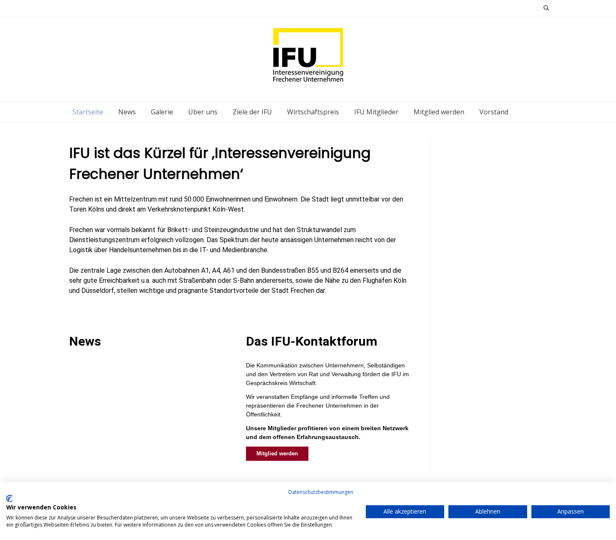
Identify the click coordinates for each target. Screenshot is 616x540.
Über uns (202, 111)
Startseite (87, 111)
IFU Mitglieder (376, 111)
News (127, 111)
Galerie (162, 111)
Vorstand (493, 111)
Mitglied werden (439, 111)
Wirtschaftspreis (313, 111)
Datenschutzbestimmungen (320, 492)
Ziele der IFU (252, 111)
